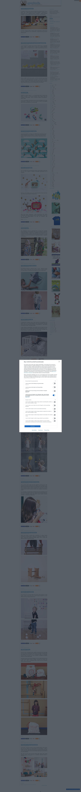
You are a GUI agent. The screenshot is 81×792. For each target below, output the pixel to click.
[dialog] (40, 396)
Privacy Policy (46, 430)
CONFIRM (33, 426)
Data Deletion (34, 430)
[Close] (60, 362)
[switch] (54, 383)
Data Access (40, 430)
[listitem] (40, 381)
